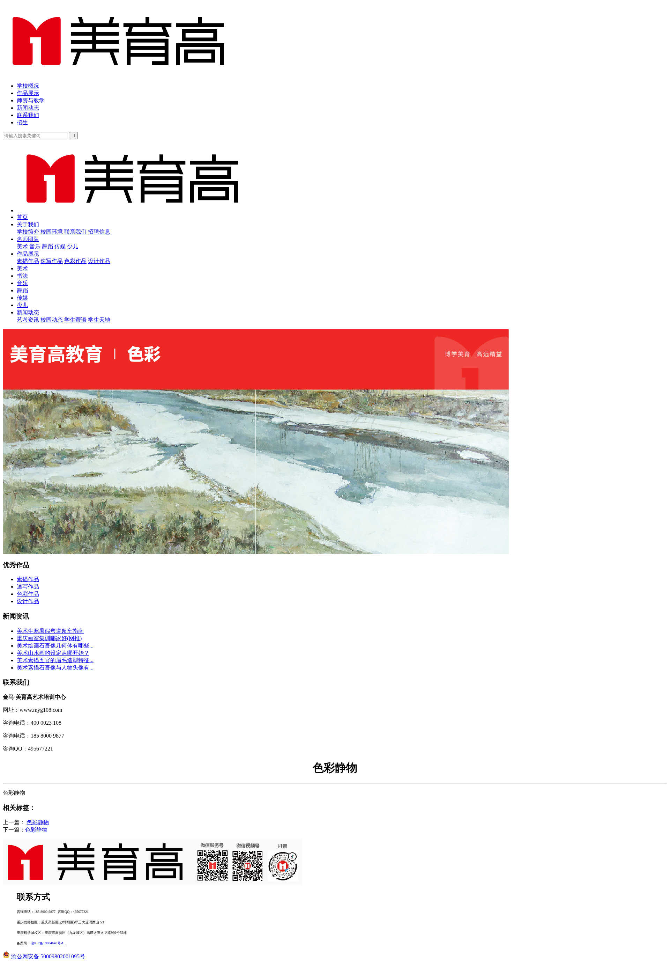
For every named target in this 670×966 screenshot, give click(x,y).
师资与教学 (31, 100)
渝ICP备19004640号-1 (47, 943)
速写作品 (51, 261)
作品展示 (28, 93)
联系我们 (28, 115)
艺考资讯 (28, 320)
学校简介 (28, 232)
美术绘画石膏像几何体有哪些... (55, 646)
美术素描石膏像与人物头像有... (55, 668)
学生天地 (99, 320)
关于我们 (28, 224)
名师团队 (28, 239)
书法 (22, 276)
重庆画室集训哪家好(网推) (49, 638)
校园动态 (51, 320)
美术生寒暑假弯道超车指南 (50, 631)
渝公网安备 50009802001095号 (47, 956)
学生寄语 (75, 320)
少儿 (72, 246)
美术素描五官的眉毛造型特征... (55, 660)
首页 (22, 217)
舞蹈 (47, 246)
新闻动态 (28, 108)
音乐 (34, 246)
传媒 (60, 246)
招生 (22, 122)
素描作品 (28, 261)
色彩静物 (38, 822)
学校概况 (28, 86)
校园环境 (51, 232)
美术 (22, 246)
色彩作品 (75, 261)
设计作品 (99, 261)
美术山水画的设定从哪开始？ (53, 653)
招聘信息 (99, 232)
